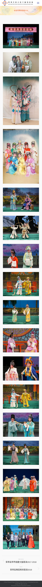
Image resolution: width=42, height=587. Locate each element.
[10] (21, 256)
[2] (21, 62)
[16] (21, 396)
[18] (21, 425)
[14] (21, 368)
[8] (21, 200)
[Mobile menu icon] (38, 3)
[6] (21, 156)
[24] (21, 509)
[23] (21, 481)
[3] (21, 101)
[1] (21, 36)
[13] (21, 340)
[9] (21, 228)
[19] (21, 453)
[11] (21, 284)
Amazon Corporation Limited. (24, 585)
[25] (21, 537)
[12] (21, 312)
